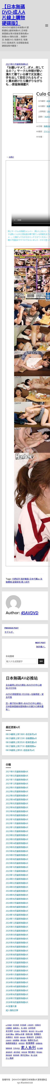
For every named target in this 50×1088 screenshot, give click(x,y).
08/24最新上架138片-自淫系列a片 (21, 734)
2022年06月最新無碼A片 (17, 807)
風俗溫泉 (9, 1055)
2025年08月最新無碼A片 (17, 954)
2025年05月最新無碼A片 (17, 942)
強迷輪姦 (25, 578)
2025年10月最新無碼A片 (17, 962)
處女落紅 (17, 1052)
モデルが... (9, 632)
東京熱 (16, 1037)
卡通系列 (16, 578)
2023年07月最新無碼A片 (17, 855)
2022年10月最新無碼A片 (17, 819)
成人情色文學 (12, 1010)
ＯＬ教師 (9, 1058)
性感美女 (24, 1031)
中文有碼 (16, 1025)
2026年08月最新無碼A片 (17, 1002)
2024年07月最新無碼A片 (17, 903)
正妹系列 (8, 1040)
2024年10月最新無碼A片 (17, 914)
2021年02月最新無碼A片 (17, 775)
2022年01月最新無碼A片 (17, 787)
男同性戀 (21, 1043)
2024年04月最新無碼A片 (17, 891)
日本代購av (34, 578)
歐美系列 (30, 1037)
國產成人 (16, 1028)
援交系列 (31, 1031)
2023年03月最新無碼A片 (17, 839)
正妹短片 (38, 1037)
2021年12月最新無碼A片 (17, 783)
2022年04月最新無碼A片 (17, 799)
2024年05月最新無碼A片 (17, 895)
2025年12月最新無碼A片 (17, 970)
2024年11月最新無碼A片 (17, 918)
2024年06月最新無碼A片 (17, 898)
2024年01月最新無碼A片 (17, 879)
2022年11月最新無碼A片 (17, 823)
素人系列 (25, 582)
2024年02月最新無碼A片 (17, 883)
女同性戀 (31, 1028)
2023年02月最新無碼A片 (17, 835)
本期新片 (9, 1037)
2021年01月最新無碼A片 (17, 64)
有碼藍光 (37, 1034)
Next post (40, 642)
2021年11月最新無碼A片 (17, 779)
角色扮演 (24, 1052)
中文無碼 (23, 1025)
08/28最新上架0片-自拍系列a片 (20, 750)
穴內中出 (16, 1048)
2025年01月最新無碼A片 (17, 926)
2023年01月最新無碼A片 (17, 831)
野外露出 (39, 1052)
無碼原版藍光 (11, 1043)
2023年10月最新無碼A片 (17, 867)
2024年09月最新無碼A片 (17, 910)
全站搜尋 (10, 656)
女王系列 (9, 1031)
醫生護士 (31, 1052)
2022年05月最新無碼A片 (17, 803)
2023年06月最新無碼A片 (17, 851)
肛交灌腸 (40, 1048)
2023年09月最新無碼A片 (17, 863)
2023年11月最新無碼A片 (17, 871)
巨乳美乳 (17, 1031)
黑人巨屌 (34, 1055)
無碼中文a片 (33, 1040)
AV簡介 (11, 157)
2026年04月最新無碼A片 (17, 986)
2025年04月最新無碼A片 (17, 938)
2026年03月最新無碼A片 (17, 982)
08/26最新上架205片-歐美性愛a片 (21, 742)
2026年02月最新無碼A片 (17, 978)
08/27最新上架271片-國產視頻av (21, 746)
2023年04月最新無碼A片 (17, 843)
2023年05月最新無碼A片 (17, 847)
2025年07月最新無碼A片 (17, 950)
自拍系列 (9, 1052)
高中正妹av (24, 1055)
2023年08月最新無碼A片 (17, 859)
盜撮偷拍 (16, 582)
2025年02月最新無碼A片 (17, 930)
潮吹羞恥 (23, 1040)
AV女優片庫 (11, 1006)
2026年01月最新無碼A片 (17, 974)
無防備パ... (41, 646)
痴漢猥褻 (30, 1043)
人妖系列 (30, 1025)
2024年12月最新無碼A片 (17, 922)
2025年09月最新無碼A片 (17, 958)
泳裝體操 (16, 1040)
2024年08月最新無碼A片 (17, 906)
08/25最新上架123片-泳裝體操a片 (21, 738)
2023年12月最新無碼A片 (17, 875)
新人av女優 (39, 1031)
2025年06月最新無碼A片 (17, 946)
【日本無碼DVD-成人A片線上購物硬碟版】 (13, 14)
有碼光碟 (29, 1034)
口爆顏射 (9, 1028)
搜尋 (41, 661)
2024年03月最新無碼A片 (17, 887)
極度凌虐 (23, 1037)
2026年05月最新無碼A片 (17, 990)
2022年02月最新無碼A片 (17, 791)
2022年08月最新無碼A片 (17, 811)
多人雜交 (24, 1028)
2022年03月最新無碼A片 (17, 795)
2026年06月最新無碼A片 (17, 994)
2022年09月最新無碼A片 (17, 815)
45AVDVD (29, 612)
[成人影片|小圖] (23, 108)
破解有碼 (9, 1048)
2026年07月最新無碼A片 (17, 998)
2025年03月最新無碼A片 (17, 934)
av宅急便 (9, 1025)
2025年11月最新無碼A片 (17, 966)
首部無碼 (16, 1055)
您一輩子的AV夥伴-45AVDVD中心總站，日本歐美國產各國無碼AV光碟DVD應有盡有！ (24, 706)
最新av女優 (19, 1034)
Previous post (11, 628)
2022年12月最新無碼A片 (17, 827)
